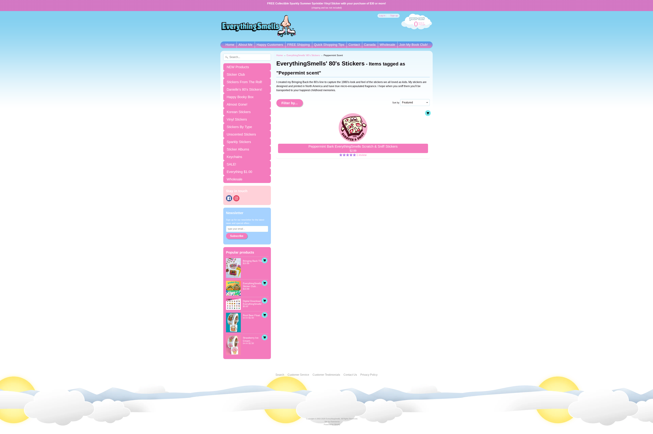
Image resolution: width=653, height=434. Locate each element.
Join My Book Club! (413, 44)
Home (229, 44)
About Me (245, 44)
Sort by (395, 102)
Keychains (234, 157)
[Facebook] (229, 198)
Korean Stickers (239, 112)
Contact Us (350, 374)
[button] (347, 155)
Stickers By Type (239, 127)
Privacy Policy (369, 374)
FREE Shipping (298, 44)
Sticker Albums (238, 149)
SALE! (231, 164)
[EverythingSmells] (258, 26)
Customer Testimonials (326, 374)
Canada (370, 44)
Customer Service (298, 374)
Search (279, 374)
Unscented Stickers (241, 134)
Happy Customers (270, 44)
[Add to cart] (264, 260)
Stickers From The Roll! (244, 82)
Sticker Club (236, 74)
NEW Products (238, 67)
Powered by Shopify (332, 424)
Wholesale (387, 44)
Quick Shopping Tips (329, 44)
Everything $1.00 (239, 172)
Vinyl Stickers (237, 119)
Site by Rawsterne (332, 422)
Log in (382, 16)
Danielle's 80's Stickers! (244, 89)
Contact (354, 44)
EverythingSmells (333, 419)
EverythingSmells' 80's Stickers (303, 55)
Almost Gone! (237, 104)
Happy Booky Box (240, 97)
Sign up (394, 16)
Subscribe (236, 236)
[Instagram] (236, 198)
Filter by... (289, 103)
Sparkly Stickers (239, 142)
